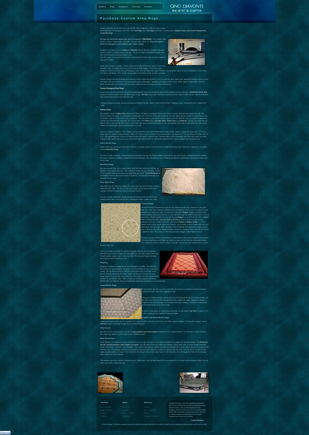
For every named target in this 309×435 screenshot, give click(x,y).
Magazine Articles (106, 410)
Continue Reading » (197, 420)
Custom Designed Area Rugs (112, 88)
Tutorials (136, 7)
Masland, (134, 50)
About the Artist (105, 407)
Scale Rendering (152, 173)
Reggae (185, 212)
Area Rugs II (151, 31)
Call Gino (144, 94)
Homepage (104, 416)
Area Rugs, (138, 31)
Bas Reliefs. (147, 39)
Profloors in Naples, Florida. (188, 222)
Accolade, (158, 121)
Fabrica (125, 50)
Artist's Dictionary (150, 410)
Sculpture (123, 7)
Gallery (102, 7)
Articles (146, 413)
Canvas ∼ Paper (128, 413)
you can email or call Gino (169, 219)
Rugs (112, 7)
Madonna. (183, 121)
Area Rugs (125, 416)
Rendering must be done (198, 92)
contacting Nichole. (112, 149)
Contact (148, 7)
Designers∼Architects (151, 416)
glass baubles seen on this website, (145, 332)
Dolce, (164, 121)
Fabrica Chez (121, 113)
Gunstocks (126, 407)
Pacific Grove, (172, 121)
